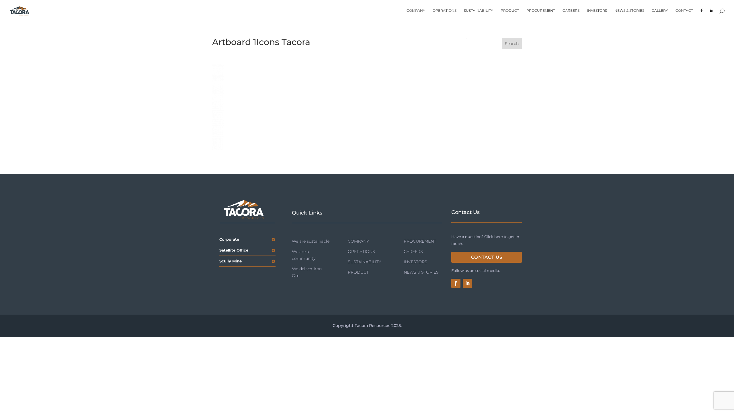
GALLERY (660, 11)
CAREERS (571, 11)
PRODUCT (510, 11)
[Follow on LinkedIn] (467, 283)
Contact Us (486, 257)
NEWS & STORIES (629, 11)
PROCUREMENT (540, 11)
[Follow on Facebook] (455, 283)
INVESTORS (597, 11)
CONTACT (684, 11)
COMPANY (416, 11)
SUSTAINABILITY (478, 11)
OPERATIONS (444, 11)
